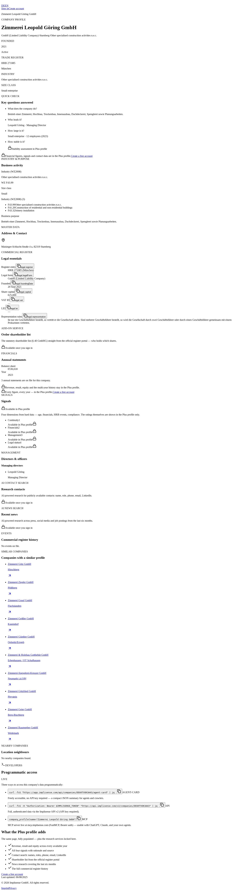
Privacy (13, 888)
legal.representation (36, 317)
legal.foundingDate (24, 283)
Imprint (5, 888)
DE (3, 5)
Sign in (5, 8)
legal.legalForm (25, 275)
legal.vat (19, 300)
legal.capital (25, 292)
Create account (16, 8)
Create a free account (82, 156)
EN (6, 5)
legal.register (27, 267)
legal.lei (14, 308)
